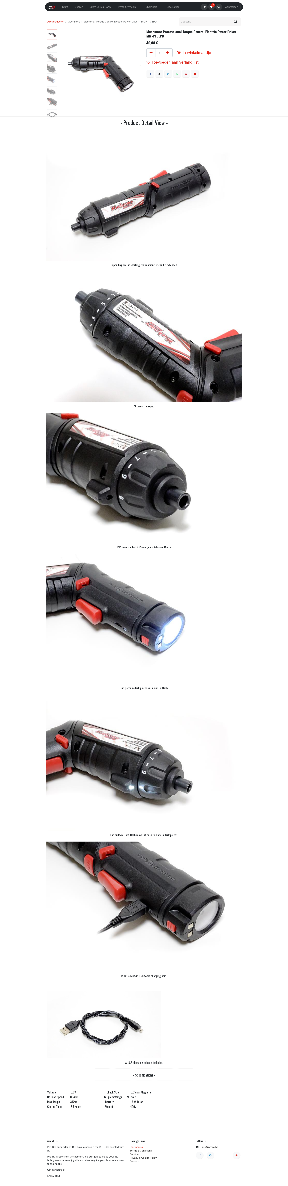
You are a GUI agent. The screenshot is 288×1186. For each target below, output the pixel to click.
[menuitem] (64, 7)
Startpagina (136, 1147)
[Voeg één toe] (168, 52)
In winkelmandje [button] (196, 52)
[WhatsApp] (177, 73)
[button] (218, 7)
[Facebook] (150, 73)
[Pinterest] (186, 73)
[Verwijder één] (151, 52)
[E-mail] (194, 73)
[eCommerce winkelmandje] (204, 7)
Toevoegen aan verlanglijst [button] (175, 62)
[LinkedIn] (168, 73)
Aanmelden (231, 6)
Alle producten (55, 21)
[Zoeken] (235, 21)
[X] (159, 73)
